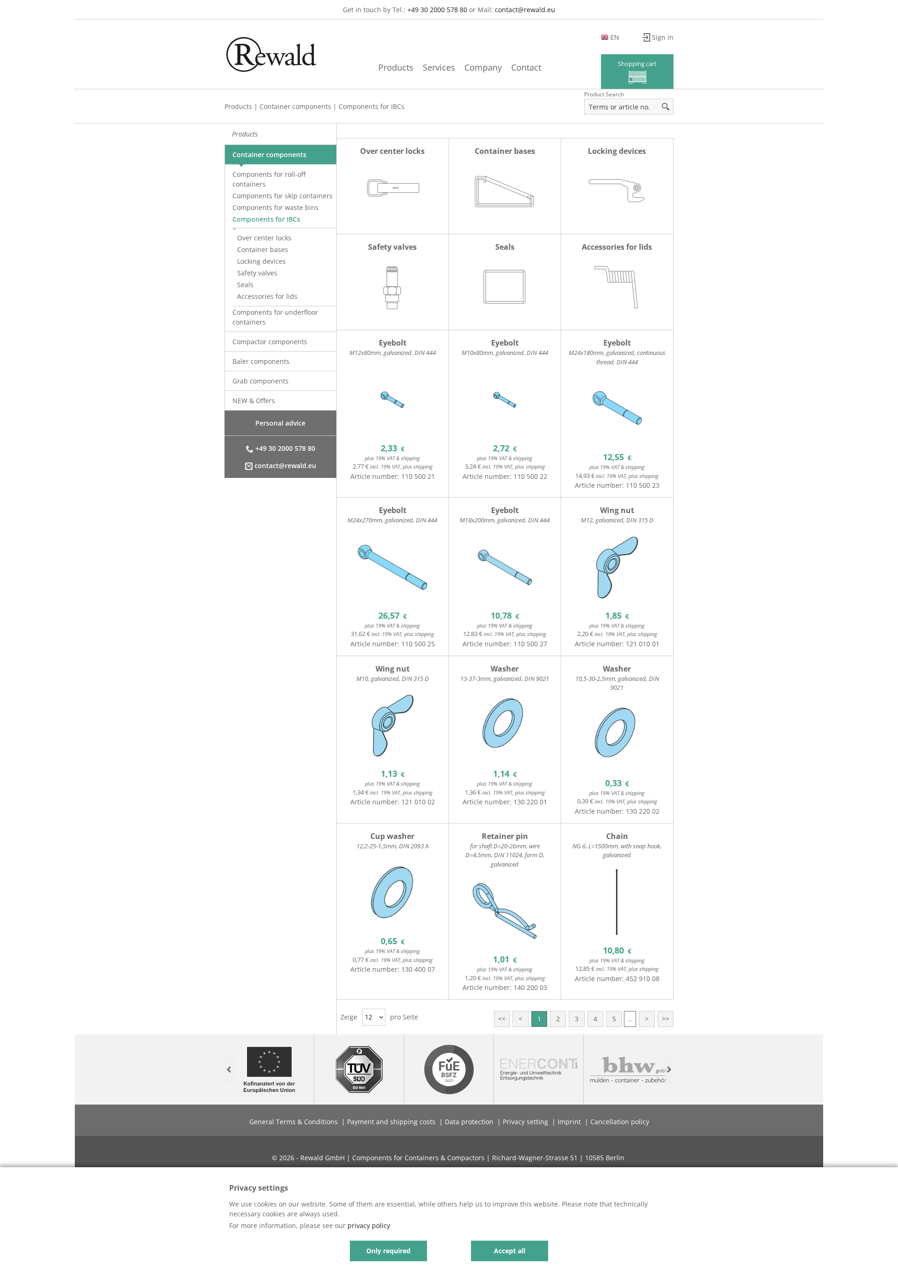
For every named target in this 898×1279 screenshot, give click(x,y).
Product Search (604, 94)
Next (669, 1069)
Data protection (469, 1121)
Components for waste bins (275, 207)
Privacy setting (525, 1121)
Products (395, 67)
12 (368, 1016)
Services (439, 67)
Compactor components (269, 341)
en (614, 37)
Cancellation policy (619, 1121)
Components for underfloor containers (275, 317)
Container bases (262, 249)
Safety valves (257, 272)
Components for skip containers (282, 195)
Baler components (261, 361)
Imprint (569, 1121)
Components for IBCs (372, 106)
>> (665, 1018)
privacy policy (369, 1225)
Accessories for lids (267, 296)
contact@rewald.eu (525, 9)
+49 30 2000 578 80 (437, 9)
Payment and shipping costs (391, 1121)
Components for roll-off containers (268, 179)
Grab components (260, 380)
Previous (229, 1069)
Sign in (663, 37)
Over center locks (264, 237)
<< (502, 1018)
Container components (295, 106)
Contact (526, 67)
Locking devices (261, 261)
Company (483, 67)
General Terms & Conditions (293, 1121)
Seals (245, 284)
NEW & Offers (253, 400)
